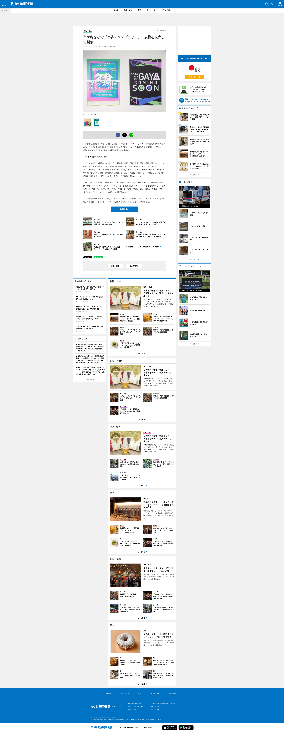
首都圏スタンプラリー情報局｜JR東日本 (143, 246)
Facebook (267, 4)
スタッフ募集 (155, 709)
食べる (115, 10)
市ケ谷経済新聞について (136, 703)
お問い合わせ (155, 706)
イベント (87, 46)
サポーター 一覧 (194, 77)
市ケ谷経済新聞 (21, 4)
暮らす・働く (152, 10)
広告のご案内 (132, 709)
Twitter (272, 4)
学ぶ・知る (166, 10)
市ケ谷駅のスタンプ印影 (97, 156)
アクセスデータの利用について (138, 706)
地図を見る (124, 209)
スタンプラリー (97, 46)
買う (139, 10)
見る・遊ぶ (128, 10)
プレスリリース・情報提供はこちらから (164, 703)
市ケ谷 (105, 46)
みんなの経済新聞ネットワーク (101, 727)
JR (110, 46)
